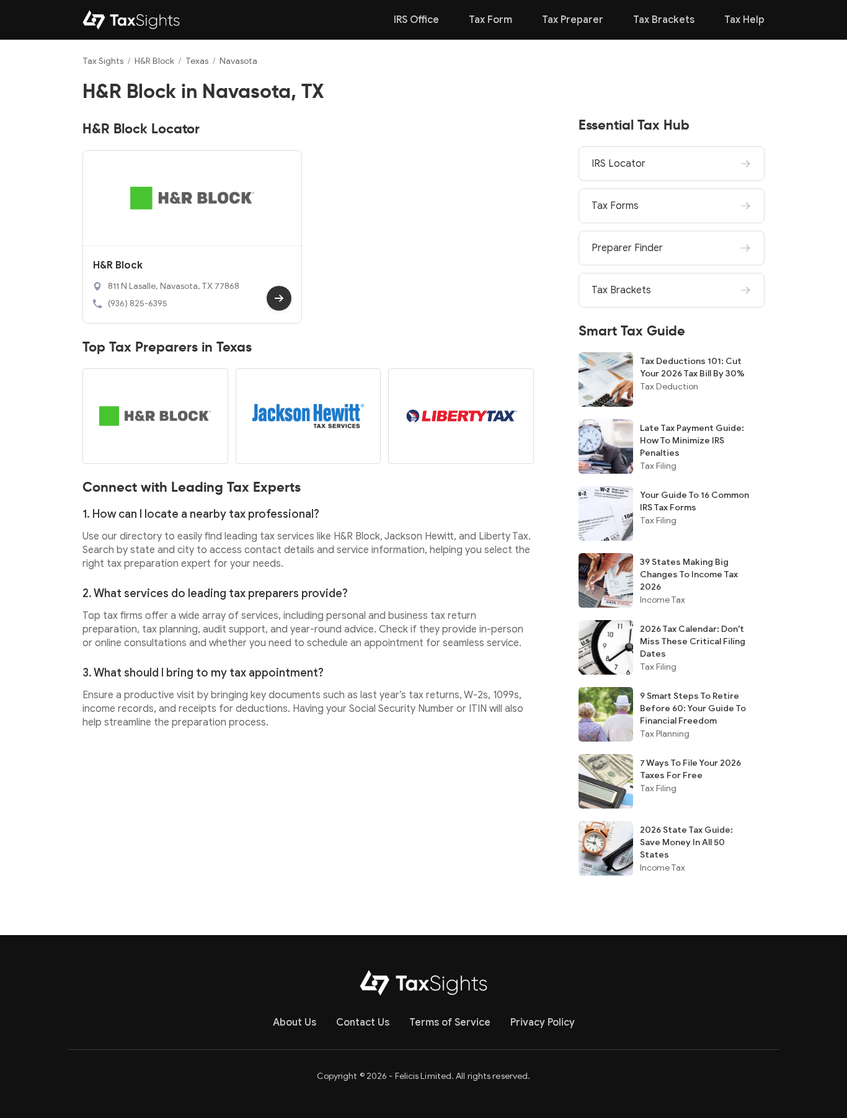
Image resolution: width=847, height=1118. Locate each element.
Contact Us (362, 1022)
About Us (294, 1022)
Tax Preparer (572, 20)
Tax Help (744, 20)
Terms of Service (449, 1022)
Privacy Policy (542, 1022)
